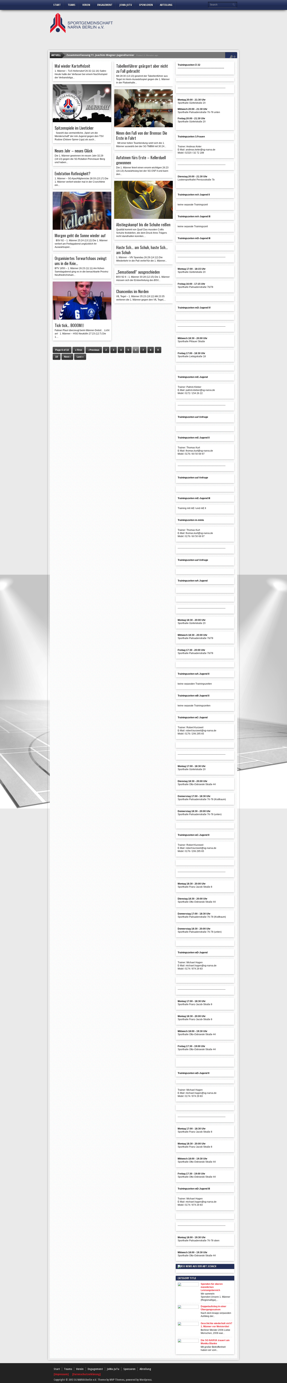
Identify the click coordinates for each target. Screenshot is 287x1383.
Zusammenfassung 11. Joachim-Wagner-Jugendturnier (100, 55)
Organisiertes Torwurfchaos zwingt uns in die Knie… (81, 260)
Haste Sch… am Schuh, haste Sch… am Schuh (142, 249)
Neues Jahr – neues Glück (73, 151)
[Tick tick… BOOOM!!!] (82, 318)
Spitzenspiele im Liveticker (74, 128)
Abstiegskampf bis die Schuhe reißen (143, 224)
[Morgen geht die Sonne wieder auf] (82, 228)
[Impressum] (61, 1374)
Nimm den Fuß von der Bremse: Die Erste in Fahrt (141, 135)
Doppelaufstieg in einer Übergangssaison (213, 1308)
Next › (67, 356)
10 (56, 356)
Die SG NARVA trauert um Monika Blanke (215, 1342)
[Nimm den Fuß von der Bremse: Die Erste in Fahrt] (143, 126)
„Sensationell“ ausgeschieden (138, 272)
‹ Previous (93, 350)
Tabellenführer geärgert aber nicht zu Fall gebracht (142, 68)
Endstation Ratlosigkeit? (72, 173)
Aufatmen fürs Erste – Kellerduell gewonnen (141, 160)
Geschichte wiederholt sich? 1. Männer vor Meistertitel (216, 1325)
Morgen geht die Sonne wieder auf (80, 235)
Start (57, 5)
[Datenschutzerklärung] (86, 1374)
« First (78, 350)
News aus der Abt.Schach (201, 1266)
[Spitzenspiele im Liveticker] (82, 121)
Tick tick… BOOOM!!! (69, 325)
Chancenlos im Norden (132, 291)
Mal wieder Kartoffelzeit (72, 66)
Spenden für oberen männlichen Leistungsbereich (212, 1287)
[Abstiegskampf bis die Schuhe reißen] (143, 217)
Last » (80, 356)
